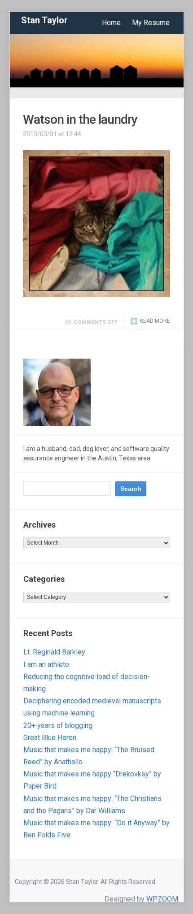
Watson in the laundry (80, 119)
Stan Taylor (44, 20)
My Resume (151, 22)
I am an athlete (46, 664)
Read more (155, 321)
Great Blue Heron (49, 737)
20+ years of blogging (57, 725)
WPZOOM (162, 899)
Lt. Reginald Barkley (54, 652)
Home (111, 22)
